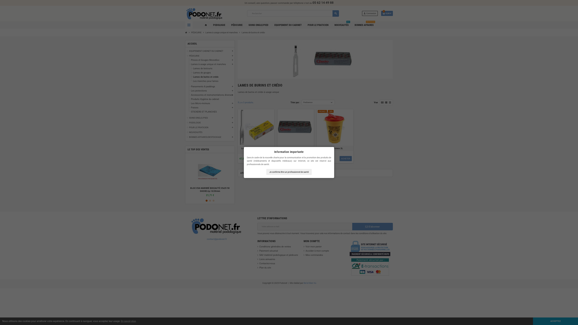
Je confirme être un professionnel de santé (289, 172)
